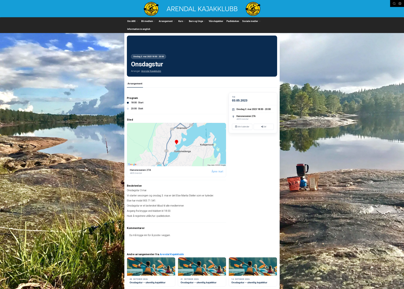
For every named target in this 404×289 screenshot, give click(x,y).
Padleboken (232, 21)
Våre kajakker (216, 21)
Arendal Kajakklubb (151, 71)
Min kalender (243, 126)
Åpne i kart (217, 171)
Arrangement (135, 83)
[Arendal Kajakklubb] (202, 9)
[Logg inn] (400, 3)
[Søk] (394, 3)
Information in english (138, 29)
